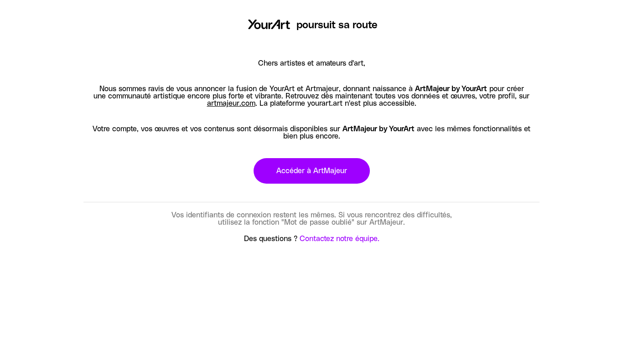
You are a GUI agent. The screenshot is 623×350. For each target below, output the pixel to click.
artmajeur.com (231, 103)
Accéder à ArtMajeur (311, 171)
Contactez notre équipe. (339, 238)
